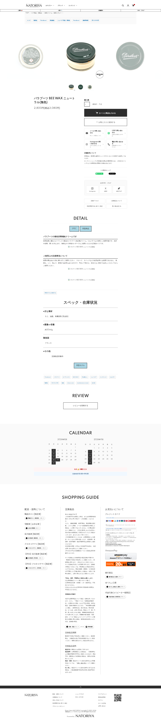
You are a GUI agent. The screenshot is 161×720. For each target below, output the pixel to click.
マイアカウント (102, 694)
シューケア (93, 377)
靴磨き (46, 383)
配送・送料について (58, 694)
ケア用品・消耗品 (36, 13)
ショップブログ (79, 694)
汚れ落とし (84, 377)
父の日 (93, 383)
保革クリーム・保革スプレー (53, 13)
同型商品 (85, 229)
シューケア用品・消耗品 (64, 20)
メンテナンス (103, 377)
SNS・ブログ (140, 10)
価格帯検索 (85, 20)
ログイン (100, 700)
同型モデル (80, 365)
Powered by (71, 716)
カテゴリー (49, 5)
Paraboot (43, 20)
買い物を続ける (116, 206)
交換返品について (116, 201)
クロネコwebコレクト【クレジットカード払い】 (120, 533)
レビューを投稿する (80, 406)
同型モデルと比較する (50, 292)
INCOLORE (54, 383)
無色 (63, 383)
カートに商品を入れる (107, 113)
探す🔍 (60, 10)
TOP (27, 13)
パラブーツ (57, 377)
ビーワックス (66, 377)
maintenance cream (83, 383)
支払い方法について (58, 700)
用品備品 (52, 20)
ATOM (81, 697)
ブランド (60, 5)
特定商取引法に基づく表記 (95, 206)
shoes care (70, 383)
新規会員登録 (101, 697)
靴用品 (35, 20)
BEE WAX (76, 377)
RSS (76, 697)
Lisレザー (112, 377)
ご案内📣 (20, 10)
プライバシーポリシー (59, 706)
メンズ (28, 20)
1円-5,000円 (95, 20)
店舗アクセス (95, 201)
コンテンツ (71, 5)
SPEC (74, 229)
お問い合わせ (101, 706)
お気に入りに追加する (106, 122)
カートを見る (102, 703)
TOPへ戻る (80, 687)
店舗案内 (100, 10)
